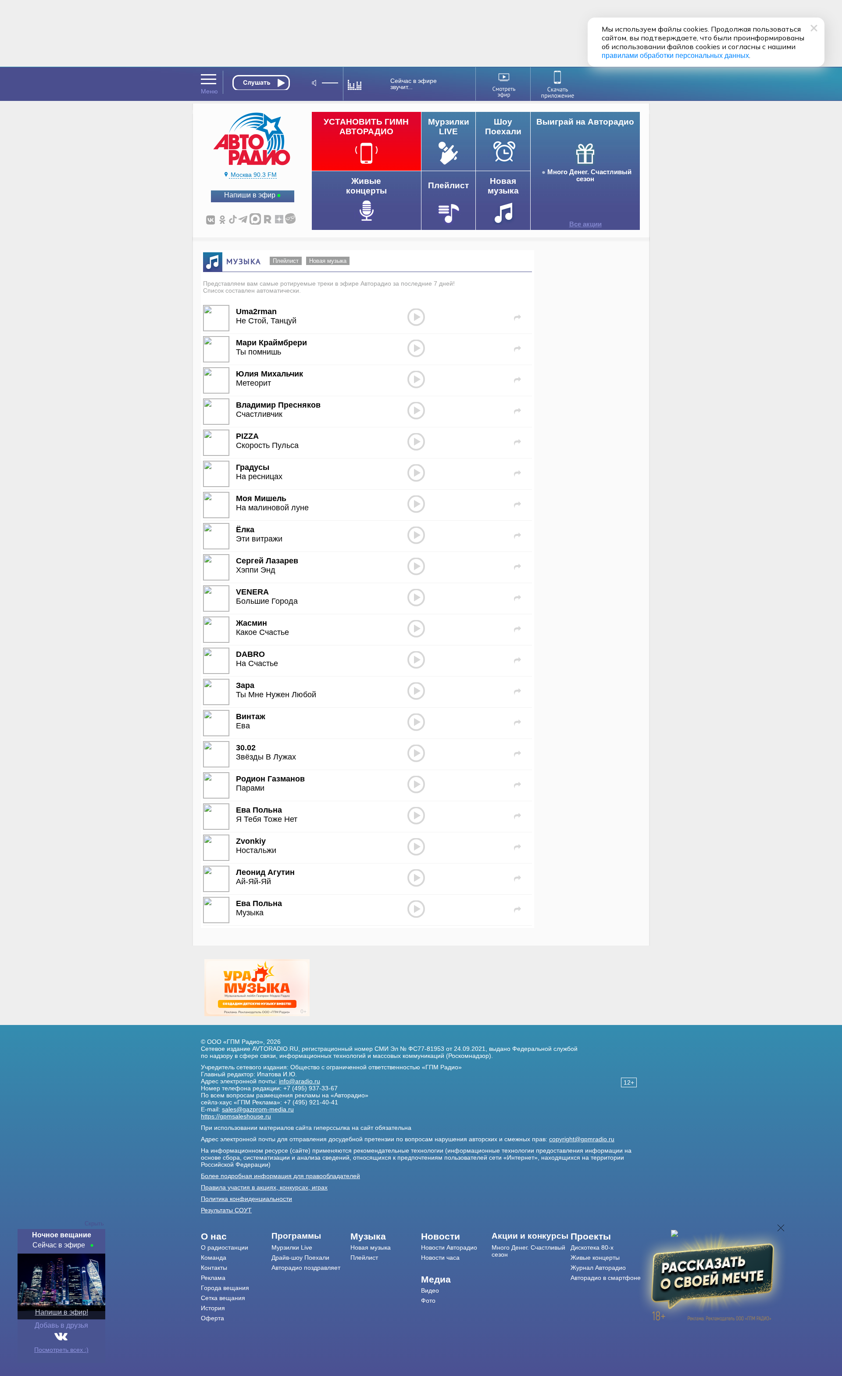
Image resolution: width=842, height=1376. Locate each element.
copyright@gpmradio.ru (581, 1139)
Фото (428, 1300)
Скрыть (94, 1223)
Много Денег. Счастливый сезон (589, 175)
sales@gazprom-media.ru (258, 1109)
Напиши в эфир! (61, 1312)
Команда (213, 1257)
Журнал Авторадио (598, 1267)
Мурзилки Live (291, 1247)
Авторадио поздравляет (305, 1267)
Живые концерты (595, 1257)
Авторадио (606, 1277)
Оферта (212, 1318)
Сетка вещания (223, 1297)
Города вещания (225, 1287)
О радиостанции (224, 1247)
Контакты (214, 1267)
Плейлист (286, 261)
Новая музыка (327, 261)
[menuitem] (236, 1236)
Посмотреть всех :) (61, 1349)
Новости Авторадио (449, 1247)
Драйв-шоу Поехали (300, 1257)
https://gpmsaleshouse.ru (236, 1116)
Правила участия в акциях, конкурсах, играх (264, 1187)
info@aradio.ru (299, 1081)
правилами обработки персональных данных (675, 55)
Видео (430, 1290)
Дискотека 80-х (592, 1247)
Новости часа (440, 1257)
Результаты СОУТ (226, 1210)
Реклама (213, 1277)
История (213, 1308)
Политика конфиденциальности (246, 1198)
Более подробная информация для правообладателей (280, 1175)
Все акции (585, 224)
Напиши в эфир (249, 195)
